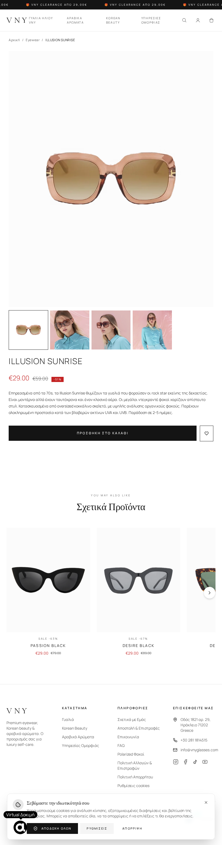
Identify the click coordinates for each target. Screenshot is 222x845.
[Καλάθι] (211, 20)
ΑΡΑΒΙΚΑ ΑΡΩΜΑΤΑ (75, 20)
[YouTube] (205, 762)
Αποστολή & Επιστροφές (138, 728)
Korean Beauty (74, 728)
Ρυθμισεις (97, 828)
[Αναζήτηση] (184, 20)
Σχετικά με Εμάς (131, 719)
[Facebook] (185, 762)
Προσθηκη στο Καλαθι (103, 433)
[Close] (206, 802)
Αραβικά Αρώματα (78, 736)
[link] (48, 592)
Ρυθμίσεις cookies (133, 785)
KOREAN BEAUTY (113, 20)
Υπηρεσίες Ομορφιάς (80, 745)
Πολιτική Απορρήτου (135, 776)
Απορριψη (132, 828)
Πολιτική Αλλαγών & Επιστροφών (134, 765)
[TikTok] (195, 762)
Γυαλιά (68, 719)
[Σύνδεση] (198, 20)
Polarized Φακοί (130, 754)
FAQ (121, 745)
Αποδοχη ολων (56, 828)
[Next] (210, 593)
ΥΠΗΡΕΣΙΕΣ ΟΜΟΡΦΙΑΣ (151, 20)
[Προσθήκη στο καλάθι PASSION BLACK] (81, 623)
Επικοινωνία (128, 736)
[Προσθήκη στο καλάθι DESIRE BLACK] (171, 623)
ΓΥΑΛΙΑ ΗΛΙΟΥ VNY (41, 20)
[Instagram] (175, 762)
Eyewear (33, 40)
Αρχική (14, 40)
